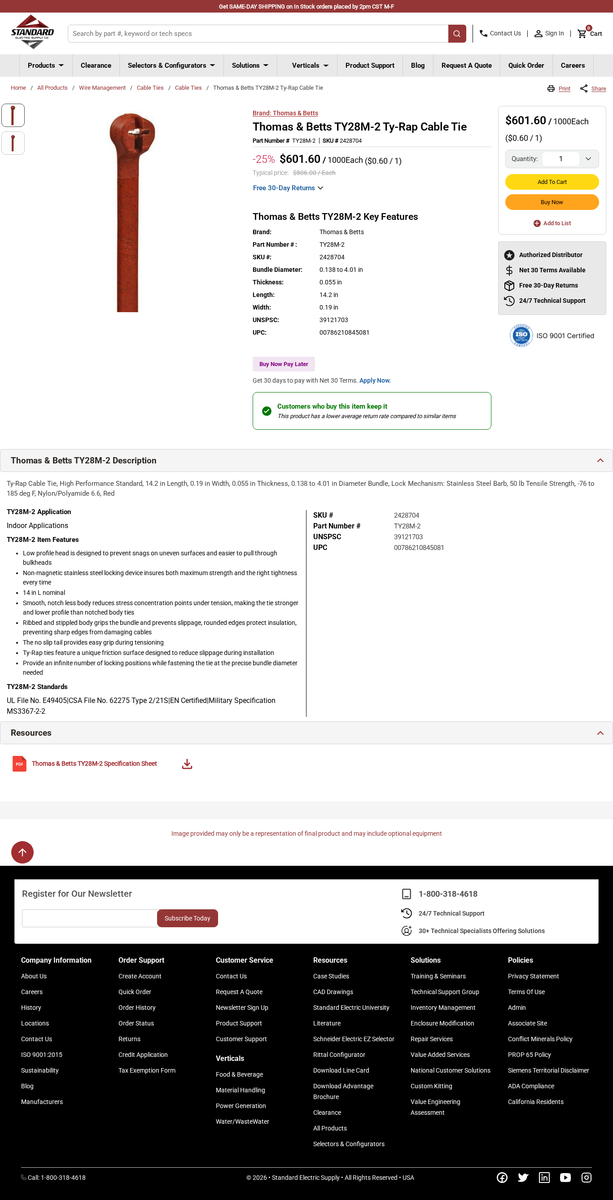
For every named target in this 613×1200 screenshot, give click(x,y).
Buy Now (552, 202)
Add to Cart (552, 182)
